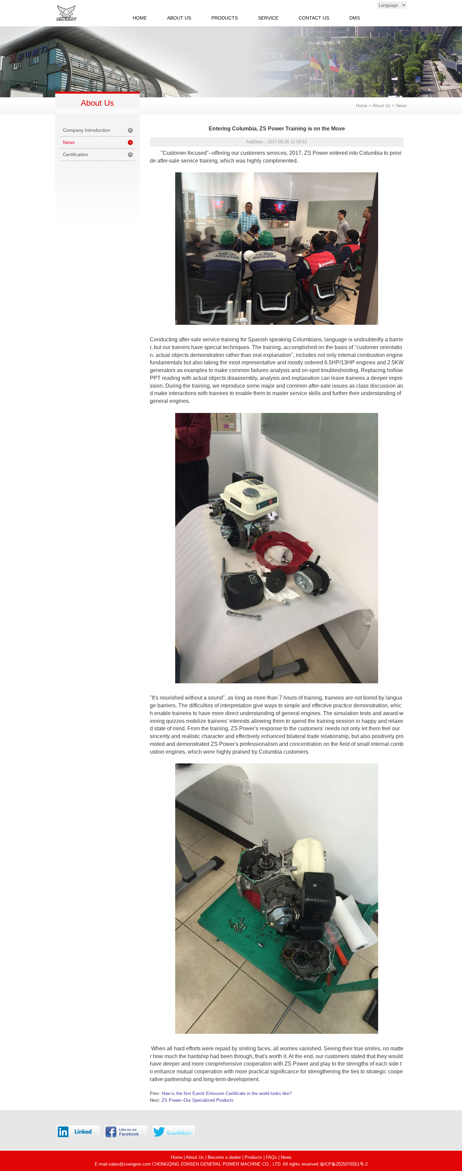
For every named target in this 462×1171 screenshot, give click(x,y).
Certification (75, 154)
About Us (195, 1157)
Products (253, 1157)
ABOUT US (179, 18)
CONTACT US (314, 18)
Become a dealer (224, 1157)
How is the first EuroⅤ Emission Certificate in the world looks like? (227, 1093)
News (401, 105)
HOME (140, 18)
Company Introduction (86, 130)
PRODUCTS (224, 18)
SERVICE (268, 18)
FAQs (271, 1157)
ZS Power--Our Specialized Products (198, 1100)
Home (361, 105)
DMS (354, 18)
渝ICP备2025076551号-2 (344, 1164)
